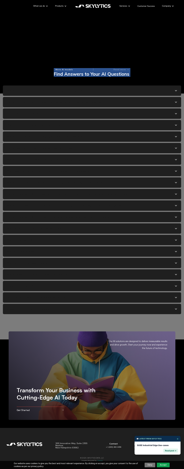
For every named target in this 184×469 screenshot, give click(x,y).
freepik (100, 460)
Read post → (170, 450)
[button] (40, 6)
